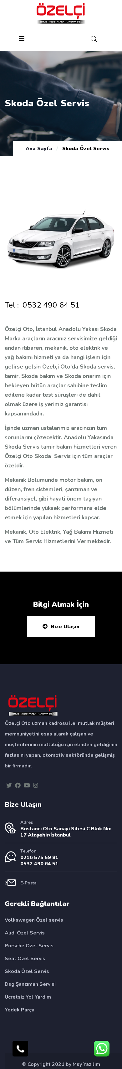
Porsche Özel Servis (29, 945)
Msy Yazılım (86, 1064)
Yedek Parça (19, 1009)
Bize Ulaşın (65, 626)
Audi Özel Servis (25, 932)
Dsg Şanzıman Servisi (30, 984)
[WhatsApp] (101, 1048)
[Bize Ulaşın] (20, 1048)
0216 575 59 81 (39, 857)
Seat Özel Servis (25, 958)
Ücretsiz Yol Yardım (28, 997)
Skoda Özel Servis (27, 971)
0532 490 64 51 (51, 305)
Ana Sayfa (39, 148)
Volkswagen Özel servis (34, 920)
